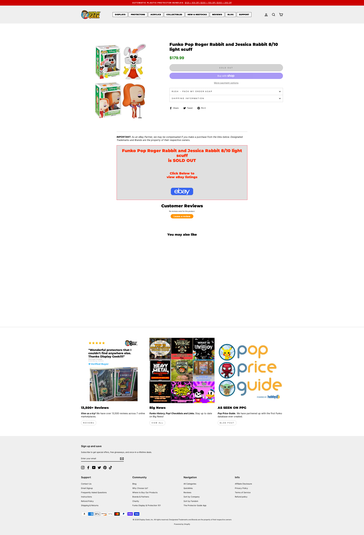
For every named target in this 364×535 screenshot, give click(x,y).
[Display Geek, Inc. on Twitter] (99, 467)
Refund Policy (87, 501)
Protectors (138, 14)
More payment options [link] (226, 82)
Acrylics (155, 14)
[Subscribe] (122, 458)
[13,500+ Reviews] (113, 370)
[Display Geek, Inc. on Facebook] (88, 467)
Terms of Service (243, 492)
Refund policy (241, 497)
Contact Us (86, 484)
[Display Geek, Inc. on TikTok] (110, 467)
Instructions (86, 497)
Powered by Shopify (182, 524)
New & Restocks (197, 14)
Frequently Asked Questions (94, 492)
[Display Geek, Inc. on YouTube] (94, 467)
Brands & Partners (140, 497)
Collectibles (174, 14)
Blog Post (227, 423)
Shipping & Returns (89, 505)
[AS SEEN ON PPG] (250, 370)
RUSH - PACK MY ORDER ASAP (192, 91)
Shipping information (188, 98)
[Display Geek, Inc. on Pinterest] (105, 467)
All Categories (190, 484)
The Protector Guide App (195, 505)
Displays (120, 14)
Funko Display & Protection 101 (146, 505)
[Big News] (182, 370)
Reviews (217, 14)
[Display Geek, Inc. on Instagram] (82, 467)
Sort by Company (192, 497)
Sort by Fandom (191, 501)
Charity (135, 501)
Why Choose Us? (140, 488)
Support (244, 14)
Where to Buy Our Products (145, 492)
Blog (231, 14)
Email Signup (87, 488)
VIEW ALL (157, 423)
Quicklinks (188, 488)
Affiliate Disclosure (243, 484)
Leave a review (182, 216)
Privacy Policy (241, 488)
